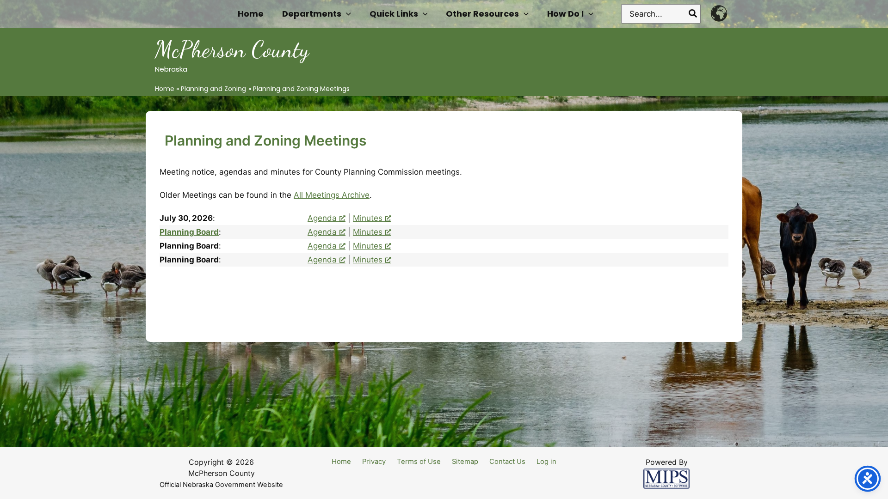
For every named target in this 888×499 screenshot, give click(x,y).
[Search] (693, 14)
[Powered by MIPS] (666, 478)
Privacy (374, 461)
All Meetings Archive (332, 195)
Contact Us (507, 461)
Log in (546, 461)
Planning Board (189, 232)
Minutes (367, 218)
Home (341, 461)
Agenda (322, 218)
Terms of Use (419, 461)
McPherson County (232, 49)
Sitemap (465, 461)
